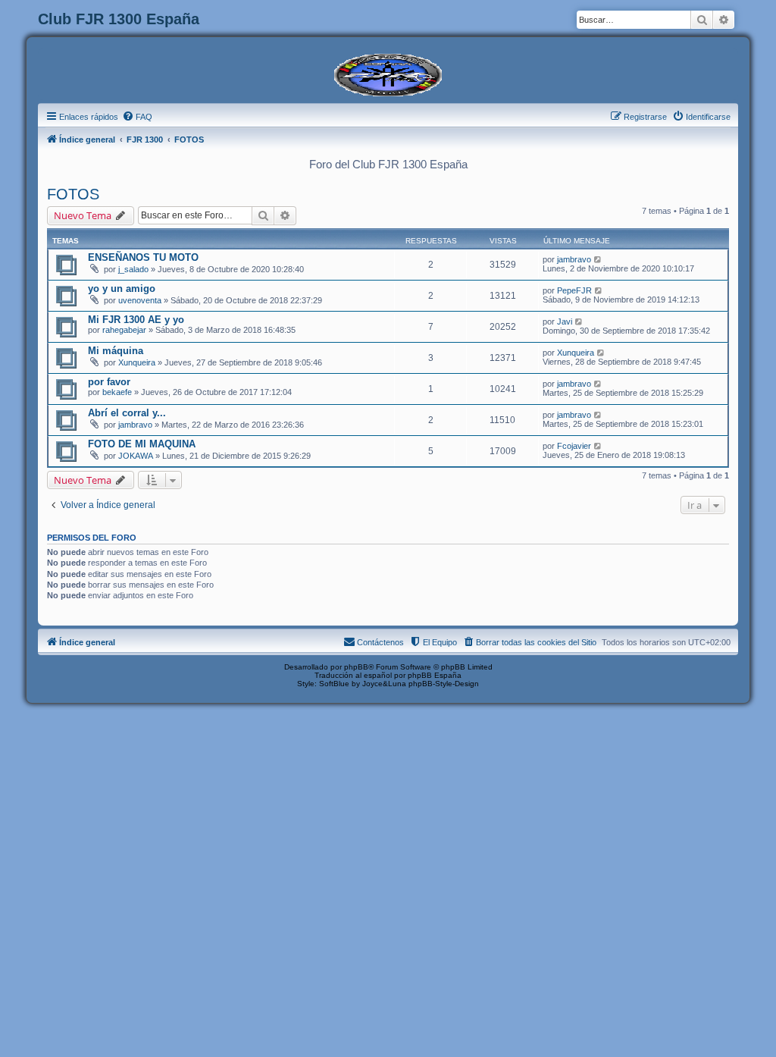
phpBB (356, 667)
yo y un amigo (121, 288)
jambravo (574, 259)
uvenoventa (139, 300)
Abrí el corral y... (127, 413)
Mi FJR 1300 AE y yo (136, 319)
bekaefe (117, 392)
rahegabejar (124, 329)
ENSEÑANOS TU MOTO (143, 257)
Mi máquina (115, 350)
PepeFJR (574, 290)
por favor (109, 381)
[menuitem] (137, 117)
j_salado (133, 269)
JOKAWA (135, 455)
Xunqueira (136, 362)
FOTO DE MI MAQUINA (142, 444)
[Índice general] (388, 73)
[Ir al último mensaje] (598, 259)
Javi (564, 321)
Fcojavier (574, 445)
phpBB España (435, 675)
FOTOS (73, 194)
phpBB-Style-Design (443, 683)
